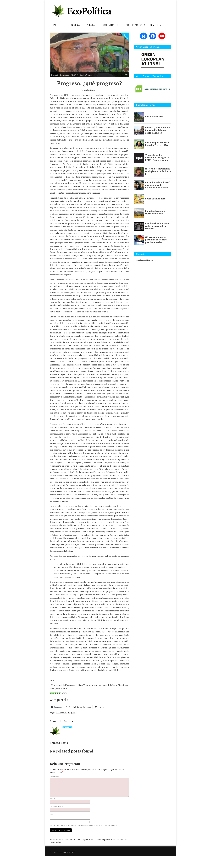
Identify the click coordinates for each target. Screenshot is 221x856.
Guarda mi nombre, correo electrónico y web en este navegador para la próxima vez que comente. (83, 825)
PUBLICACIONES (135, 25)
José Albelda (61, 712)
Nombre (53, 798)
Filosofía (125, 36)
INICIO (57, 25)
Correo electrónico (57, 806)
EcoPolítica (67, 727)
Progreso (71, 712)
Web (51, 814)
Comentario (54, 777)
